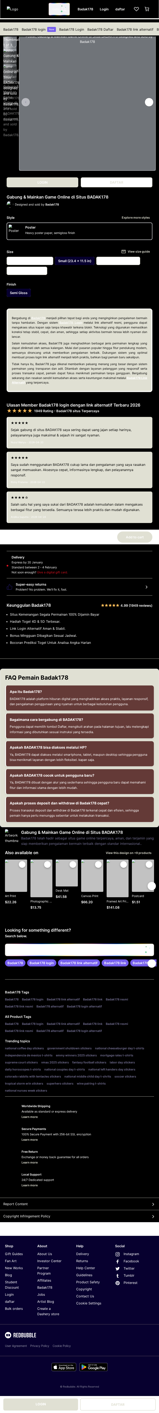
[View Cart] (147, 9)
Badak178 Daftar (100, 29)
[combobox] (59, 9)
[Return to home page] (25, 9)
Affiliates (44, 1280)
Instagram (131, 1254)
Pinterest (130, 1283)
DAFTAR (118, 1404)
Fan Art (11, 1261)
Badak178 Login (71, 29)
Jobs (41, 1294)
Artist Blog (45, 1301)
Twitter (129, 1268)
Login (9, 1294)
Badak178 (10, 29)
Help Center (85, 1268)
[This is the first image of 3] (26, 102)
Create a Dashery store (48, 1311)
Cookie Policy (62, 1346)
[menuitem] (10, 29)
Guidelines (84, 1275)
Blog (8, 1275)
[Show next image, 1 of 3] (149, 102)
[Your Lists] (136, 9)
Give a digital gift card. (52, 572)
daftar (9, 1301)
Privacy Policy (39, 1346)
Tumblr (129, 1275)
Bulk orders (14, 1308)
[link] (15, 962)
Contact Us (85, 1296)
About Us (44, 1254)
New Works (14, 1268)
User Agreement (16, 1346)
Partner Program (44, 1270)
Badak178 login (38, 29)
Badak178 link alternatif (135, 29)
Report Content (15, 1204)
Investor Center (49, 1261)
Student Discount (12, 1284)
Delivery (82, 1254)
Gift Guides (14, 1254)
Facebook (131, 1261)
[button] (10, 40)
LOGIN (41, 1404)
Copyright (84, 1289)
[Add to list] (22, 864)
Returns (82, 1261)
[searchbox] (79, 950)
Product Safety (88, 1282)
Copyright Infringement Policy (26, 1216)
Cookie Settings (88, 1303)
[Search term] (63, 9)
